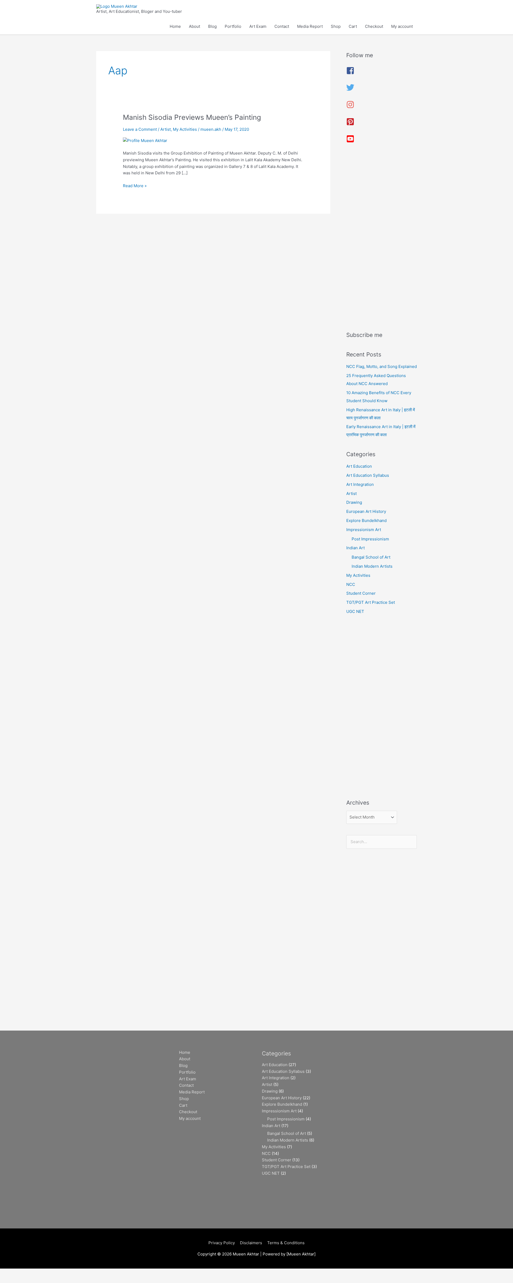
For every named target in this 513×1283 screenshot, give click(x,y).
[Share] (55, 1273)
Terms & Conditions (286, 1242)
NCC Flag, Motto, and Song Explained (381, 366)
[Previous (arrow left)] (10, 1280)
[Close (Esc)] (78, 1273)
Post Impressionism (370, 538)
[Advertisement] (381, 239)
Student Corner (361, 593)
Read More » (135, 185)
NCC (350, 584)
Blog (212, 26)
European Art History (366, 511)
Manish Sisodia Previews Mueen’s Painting (192, 117)
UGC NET (355, 611)
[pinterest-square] (350, 124)
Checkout (374, 26)
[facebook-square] (350, 73)
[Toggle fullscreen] (33, 1273)
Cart (353, 26)
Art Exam (257, 26)
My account (402, 26)
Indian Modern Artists (372, 566)
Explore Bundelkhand (366, 520)
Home (175, 26)
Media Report (310, 26)
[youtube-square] (350, 141)
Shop (336, 26)
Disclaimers (251, 1242)
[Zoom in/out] (10, 1273)
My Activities (185, 129)
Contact (281, 26)
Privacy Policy (221, 1242)
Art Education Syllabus (367, 475)
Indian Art (355, 547)
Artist (165, 129)
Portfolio (233, 26)
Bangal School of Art (371, 557)
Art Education (359, 466)
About (194, 26)
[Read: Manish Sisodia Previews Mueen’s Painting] (145, 140)
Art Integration (360, 484)
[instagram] (350, 107)
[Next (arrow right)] (33, 1280)
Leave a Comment (140, 129)
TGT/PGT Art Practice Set (370, 602)
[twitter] (350, 90)
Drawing (354, 502)
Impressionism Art (363, 529)
